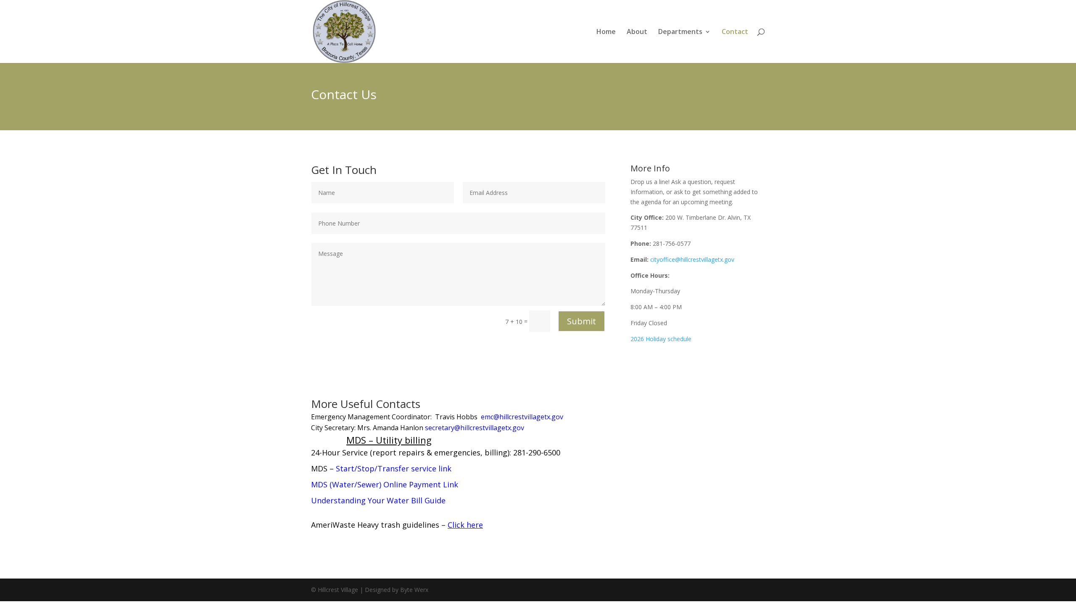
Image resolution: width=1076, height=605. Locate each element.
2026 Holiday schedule (660, 339)
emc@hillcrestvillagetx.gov (522, 416)
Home (606, 32)
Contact (735, 32)
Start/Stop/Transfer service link (393, 468)
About (637, 32)
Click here (465, 525)
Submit (581, 321)
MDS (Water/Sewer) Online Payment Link (384, 484)
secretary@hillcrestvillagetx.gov (474, 427)
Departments (680, 32)
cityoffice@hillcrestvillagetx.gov (692, 259)
